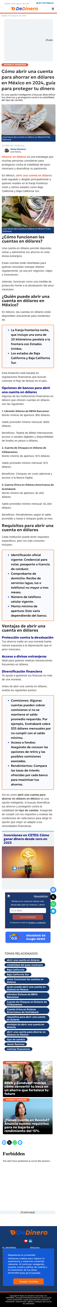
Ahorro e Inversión (16, 1062)
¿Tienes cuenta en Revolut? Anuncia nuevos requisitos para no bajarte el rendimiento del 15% (26, 1125)
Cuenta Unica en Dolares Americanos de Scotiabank (23, 1011)
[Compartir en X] (53, 897)
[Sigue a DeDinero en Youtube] (26, 1241)
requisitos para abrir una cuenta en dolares (26, 1018)
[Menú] (53, 9)
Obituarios (35, 1248)
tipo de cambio (16, 1039)
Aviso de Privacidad (30, 1273)
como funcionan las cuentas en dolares (25, 980)
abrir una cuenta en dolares (23, 959)
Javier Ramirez (15, 1044)
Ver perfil (15, 152)
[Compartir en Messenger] (53, 911)
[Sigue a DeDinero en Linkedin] (30, 1241)
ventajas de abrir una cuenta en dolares (25, 1026)
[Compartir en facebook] (53, 890)
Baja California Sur (18, 974)
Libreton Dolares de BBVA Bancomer (22, 995)
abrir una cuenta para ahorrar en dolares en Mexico (26, 1033)
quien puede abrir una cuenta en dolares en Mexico (26, 988)
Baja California (15, 969)
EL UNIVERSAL (9, 1248)
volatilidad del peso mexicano (25, 964)
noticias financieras (18, 1049)
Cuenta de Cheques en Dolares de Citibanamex (27, 1003)
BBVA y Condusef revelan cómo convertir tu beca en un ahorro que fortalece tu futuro (26, 1088)
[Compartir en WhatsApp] (53, 904)
